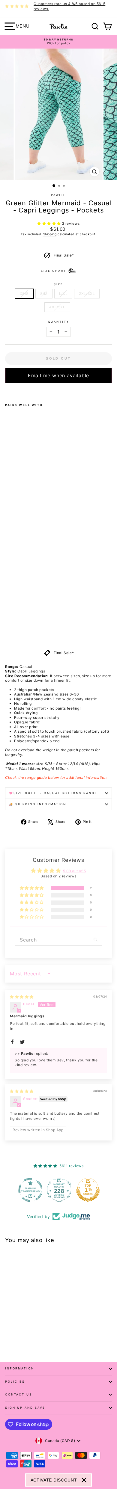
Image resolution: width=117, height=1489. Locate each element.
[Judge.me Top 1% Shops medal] (87, 1190)
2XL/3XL (87, 293)
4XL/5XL (57, 307)
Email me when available (58, 375)
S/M (44, 293)
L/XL (63, 293)
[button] (49, 223)
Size (58, 284)
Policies (15, 1381)
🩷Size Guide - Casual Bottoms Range (53, 793)
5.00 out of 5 (74, 871)
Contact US (18, 1394)
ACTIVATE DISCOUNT (54, 1480)
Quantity (58, 321)
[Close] (84, 1480)
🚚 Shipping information (37, 804)
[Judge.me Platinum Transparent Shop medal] (30, 1190)
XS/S (24, 293)
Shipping (50, 234)
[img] (22, 997)
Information (19, 1368)
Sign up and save (25, 1407)
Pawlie (58, 195)
